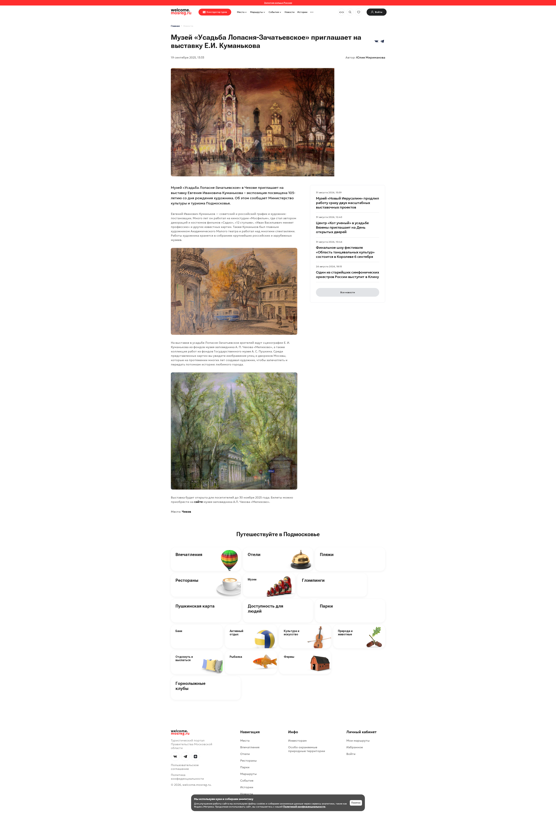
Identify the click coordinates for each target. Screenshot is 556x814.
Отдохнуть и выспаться (184, 658)
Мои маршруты (358, 740)
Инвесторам (297, 740)
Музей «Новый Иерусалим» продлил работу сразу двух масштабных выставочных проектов (347, 203)
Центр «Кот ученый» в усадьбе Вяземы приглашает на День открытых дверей (342, 227)
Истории (302, 12)
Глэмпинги (313, 580)
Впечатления (188, 554)
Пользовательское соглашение (185, 767)
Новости (290, 12)
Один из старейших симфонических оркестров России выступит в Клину (347, 274)
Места (240, 12)
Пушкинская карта (195, 606)
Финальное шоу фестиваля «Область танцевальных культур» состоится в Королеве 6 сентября (345, 252)
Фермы (289, 656)
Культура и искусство (291, 632)
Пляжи (327, 554)
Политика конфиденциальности (187, 777)
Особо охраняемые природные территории (306, 749)
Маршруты (256, 12)
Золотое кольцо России (278, 2)
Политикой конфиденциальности (304, 806)
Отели (254, 554)
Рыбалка (236, 656)
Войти (350, 754)
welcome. (180, 732)
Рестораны (186, 580)
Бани (178, 631)
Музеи (252, 579)
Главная (175, 25)
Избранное (354, 747)
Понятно (356, 803)
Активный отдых (236, 632)
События (274, 12)
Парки (326, 606)
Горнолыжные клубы (190, 686)
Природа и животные (345, 632)
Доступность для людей (265, 608)
